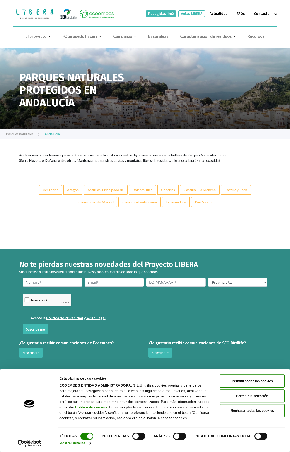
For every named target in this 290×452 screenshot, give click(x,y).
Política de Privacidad (64, 318)
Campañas (122, 36)
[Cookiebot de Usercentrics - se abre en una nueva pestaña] (29, 443)
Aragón (73, 190)
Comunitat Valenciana (139, 202)
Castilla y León (236, 190)
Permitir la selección (252, 396)
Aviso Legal (96, 318)
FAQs (241, 14)
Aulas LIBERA (191, 14)
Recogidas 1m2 (161, 14)
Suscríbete (31, 352)
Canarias (168, 190)
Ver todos (50, 190)
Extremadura (176, 202)
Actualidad (219, 14)
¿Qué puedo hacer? (79, 36)
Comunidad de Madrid (96, 202)
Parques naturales (20, 134)
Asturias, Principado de (105, 190)
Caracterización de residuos (206, 36)
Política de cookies (91, 407)
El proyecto (36, 36)
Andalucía (52, 134)
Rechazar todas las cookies (252, 410)
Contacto (262, 14)
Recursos (256, 36)
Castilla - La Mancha (200, 190)
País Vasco (203, 202)
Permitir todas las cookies (252, 381)
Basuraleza (158, 36)
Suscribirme (35, 329)
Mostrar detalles (72, 443)
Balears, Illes (142, 190)
